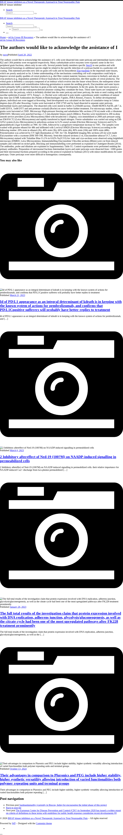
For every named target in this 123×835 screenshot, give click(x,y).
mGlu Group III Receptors (20, 37)
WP (14, 823)
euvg (5, 54)
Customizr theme (44, 823)
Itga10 (89, 65)
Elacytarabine (83, 70)
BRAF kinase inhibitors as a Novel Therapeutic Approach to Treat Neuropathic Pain (48, 818)
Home (3, 37)
